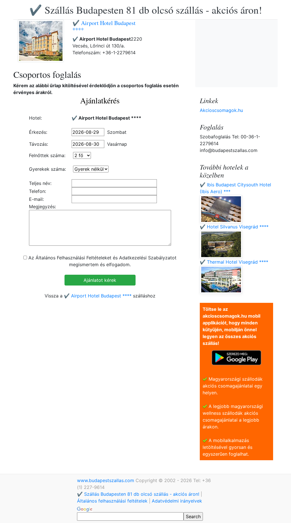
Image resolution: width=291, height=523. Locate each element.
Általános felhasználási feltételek (112, 501)
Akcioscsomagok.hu (221, 110)
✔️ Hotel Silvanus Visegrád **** (234, 227)
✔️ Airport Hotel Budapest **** (104, 26)
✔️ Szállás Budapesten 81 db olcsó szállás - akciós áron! (145, 9)
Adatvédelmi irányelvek (177, 501)
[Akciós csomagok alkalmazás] (236, 357)
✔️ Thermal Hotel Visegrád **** (234, 262)
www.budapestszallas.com (106, 480)
